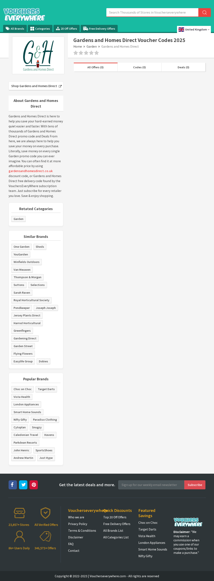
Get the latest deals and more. (87, 484)
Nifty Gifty (20, 419)
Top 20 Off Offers (114, 517)
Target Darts (46, 389)
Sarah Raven (22, 292)
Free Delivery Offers (102, 28)
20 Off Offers (69, 28)
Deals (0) (183, 67)
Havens (49, 435)
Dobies (43, 361)
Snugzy (37, 427)
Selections (38, 285)
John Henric (21, 450)
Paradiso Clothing (45, 419)
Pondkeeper (22, 308)
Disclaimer (75, 537)
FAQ (71, 544)
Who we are (76, 517)
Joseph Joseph (46, 308)
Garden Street (23, 346)
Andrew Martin (23, 458)
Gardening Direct (25, 338)
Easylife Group (23, 361)
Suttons (19, 285)
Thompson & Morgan (27, 277)
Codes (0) (139, 67)
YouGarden (21, 254)
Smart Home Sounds (27, 412)
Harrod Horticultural (27, 323)
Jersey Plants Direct (27, 315)
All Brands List (113, 530)
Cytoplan (20, 427)
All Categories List (116, 537)
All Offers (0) (95, 67)
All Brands (17, 28)
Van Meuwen (22, 269)
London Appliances (26, 404)
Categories (42, 28)
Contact (73, 550)
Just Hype (46, 458)
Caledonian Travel (26, 435)
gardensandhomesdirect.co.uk (31, 171)
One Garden (21, 247)
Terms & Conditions (82, 530)
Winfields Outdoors (26, 262)
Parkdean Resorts (25, 442)
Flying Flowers (23, 353)
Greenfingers (22, 330)
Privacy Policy (77, 524)
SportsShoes (44, 450)
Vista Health (22, 397)
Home (77, 46)
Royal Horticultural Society (31, 300)
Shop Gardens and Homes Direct (34, 86)
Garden (92, 46)
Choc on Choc (23, 389)
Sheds (40, 247)
